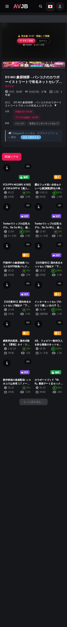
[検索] (40, 6)
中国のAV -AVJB (23, 111)
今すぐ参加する (31, 137)
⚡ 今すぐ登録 (26, 41)
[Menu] (7, 6)
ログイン (43, 41)
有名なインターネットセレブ (43, 123)
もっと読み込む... (33, 401)
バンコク (19, 123)
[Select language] (50, 6)
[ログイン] (60, 6)
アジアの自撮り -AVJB (26, 117)
